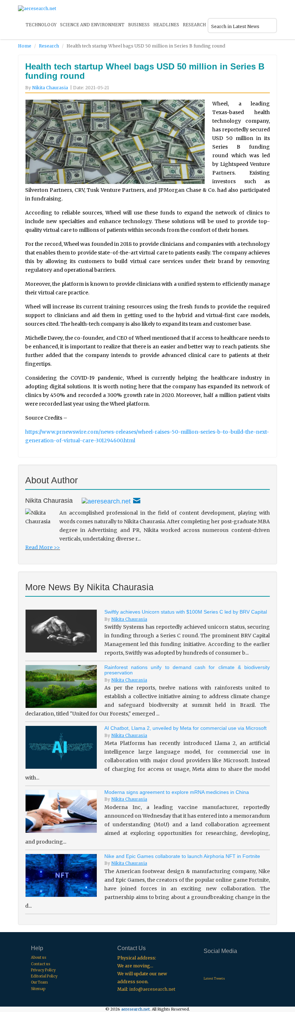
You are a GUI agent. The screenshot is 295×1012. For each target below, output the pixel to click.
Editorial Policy (44, 976)
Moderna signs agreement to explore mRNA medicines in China (176, 792)
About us (38, 957)
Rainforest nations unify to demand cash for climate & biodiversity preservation (187, 670)
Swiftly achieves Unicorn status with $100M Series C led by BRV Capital (185, 612)
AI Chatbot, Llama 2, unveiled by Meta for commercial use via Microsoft (185, 728)
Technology (41, 24)
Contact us (40, 964)
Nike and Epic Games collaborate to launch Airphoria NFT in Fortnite (182, 856)
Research (194, 24)
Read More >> (42, 547)
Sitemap (38, 988)
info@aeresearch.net (152, 989)
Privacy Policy (43, 970)
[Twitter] (106, 500)
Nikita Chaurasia (50, 87)
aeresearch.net (135, 1009)
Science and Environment (92, 24)
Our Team (39, 982)
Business (139, 24)
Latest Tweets (214, 978)
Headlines (166, 24)
